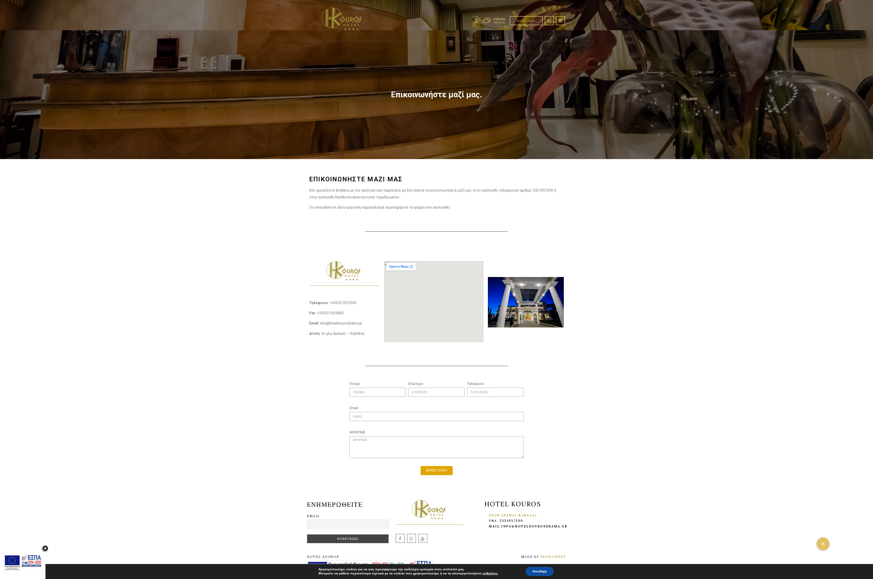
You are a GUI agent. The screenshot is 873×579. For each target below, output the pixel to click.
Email (353, 408)
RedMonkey (553, 557)
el (549, 20)
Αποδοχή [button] (539, 571)
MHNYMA (357, 432)
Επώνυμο (415, 384)
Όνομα (354, 384)
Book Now (526, 20)
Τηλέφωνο (475, 384)
